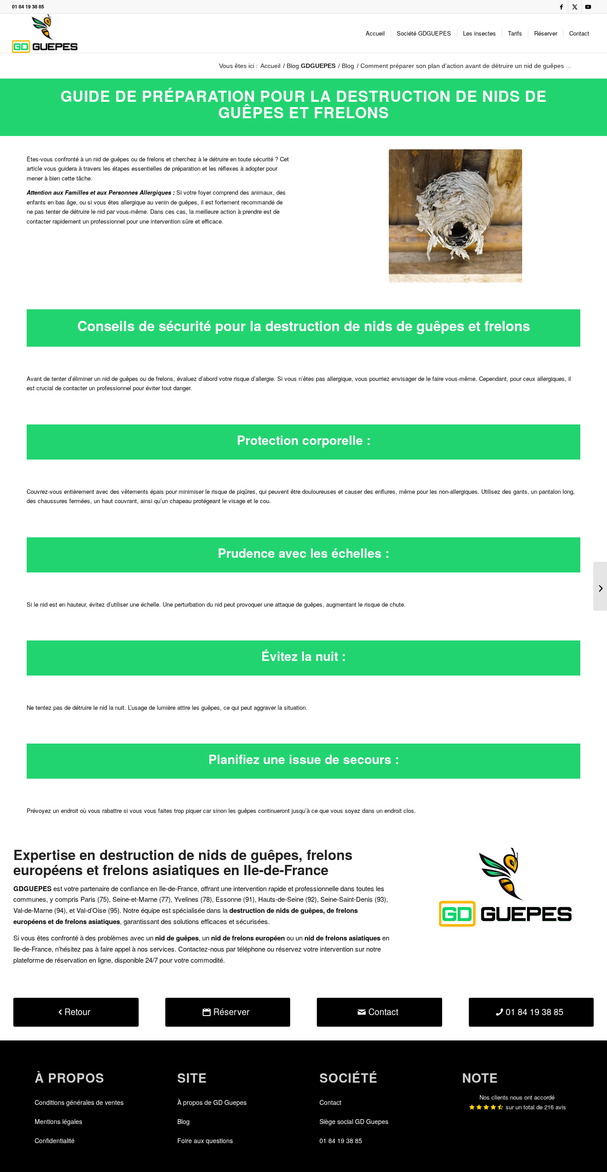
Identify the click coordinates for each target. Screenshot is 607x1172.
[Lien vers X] (574, 6)
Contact (330, 1102)
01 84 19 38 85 (28, 6)
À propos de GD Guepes (212, 1102)
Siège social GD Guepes (353, 1121)
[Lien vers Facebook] (561, 6)
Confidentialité (55, 1140)
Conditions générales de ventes (79, 1102)
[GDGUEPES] (44, 33)
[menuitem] (375, 33)
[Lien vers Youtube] (588, 6)
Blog (311, 66)
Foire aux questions (205, 1140)
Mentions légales (58, 1121)
